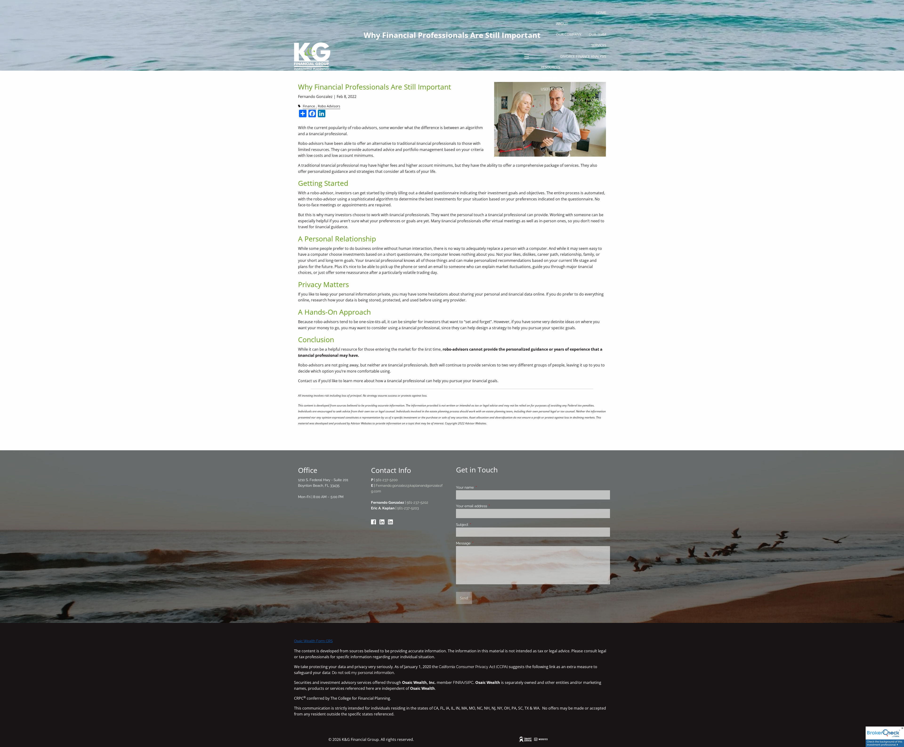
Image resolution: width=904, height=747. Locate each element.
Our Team (597, 34)
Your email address (488, 506)
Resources (550, 67)
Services (598, 45)
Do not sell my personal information (363, 672)
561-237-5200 (387, 480)
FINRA (458, 682)
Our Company (568, 34)
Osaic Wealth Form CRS (313, 641)
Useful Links (552, 89)
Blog (578, 99)
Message (480, 543)
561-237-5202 (417, 502)
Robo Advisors (329, 106)
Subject (479, 525)
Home (601, 12)
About (562, 23)
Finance (309, 106)
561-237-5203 (408, 508)
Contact (598, 99)
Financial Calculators (561, 78)
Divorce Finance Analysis (583, 56)
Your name (482, 487)
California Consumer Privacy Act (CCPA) (473, 667)
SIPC (469, 682)
